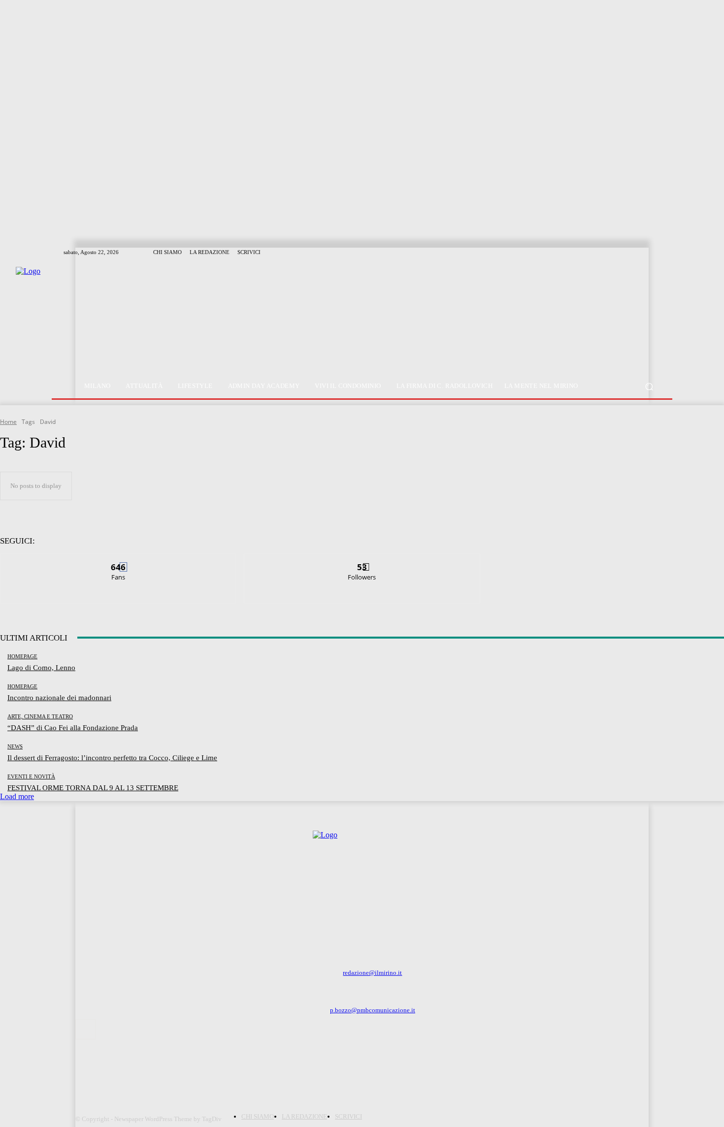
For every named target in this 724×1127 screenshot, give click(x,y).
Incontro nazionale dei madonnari (59, 698)
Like (118, 561)
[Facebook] (85, 1029)
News (15, 746)
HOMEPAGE (22, 656)
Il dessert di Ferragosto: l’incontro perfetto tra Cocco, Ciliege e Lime (112, 758)
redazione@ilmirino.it (372, 972)
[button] (648, 386)
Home (8, 422)
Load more (17, 796)
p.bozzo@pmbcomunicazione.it (372, 1010)
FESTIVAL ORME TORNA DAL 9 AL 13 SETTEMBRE (92, 788)
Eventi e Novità (31, 776)
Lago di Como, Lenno (41, 668)
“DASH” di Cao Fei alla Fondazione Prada (72, 728)
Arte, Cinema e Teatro (40, 716)
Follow (362, 561)
